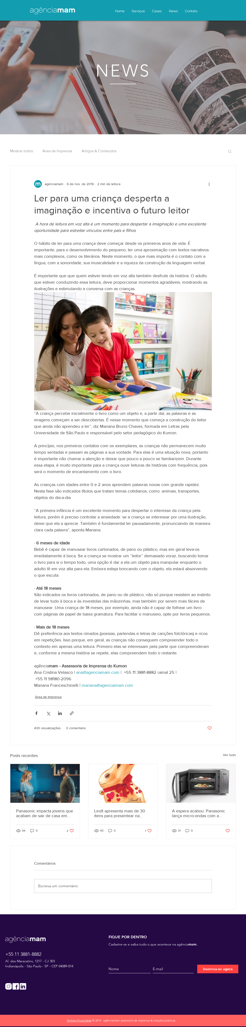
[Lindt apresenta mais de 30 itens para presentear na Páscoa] (123, 783)
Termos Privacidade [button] (79, 1020)
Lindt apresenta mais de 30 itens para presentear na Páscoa (119, 813)
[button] (230, 151)
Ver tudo (229, 755)
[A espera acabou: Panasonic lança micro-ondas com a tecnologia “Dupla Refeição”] (201, 783)
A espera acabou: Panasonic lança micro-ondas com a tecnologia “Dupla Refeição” (198, 813)
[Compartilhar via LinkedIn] (60, 713)
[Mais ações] (209, 184)
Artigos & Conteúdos (99, 151)
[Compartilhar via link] (71, 713)
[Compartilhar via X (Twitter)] (48, 713)
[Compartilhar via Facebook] (36, 713)
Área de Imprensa (57, 151)
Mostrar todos (21, 151)
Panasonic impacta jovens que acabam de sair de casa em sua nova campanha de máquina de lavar (44, 813)
